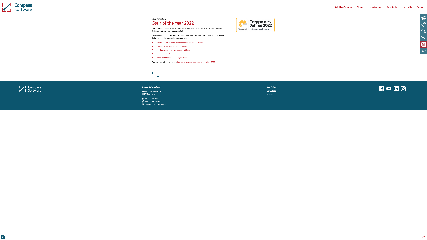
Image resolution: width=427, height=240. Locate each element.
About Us (408, 7)
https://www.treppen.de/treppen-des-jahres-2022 (196, 62)
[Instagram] (404, 89)
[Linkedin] (397, 89)
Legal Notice (271, 91)
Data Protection (273, 87)
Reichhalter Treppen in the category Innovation (172, 46)
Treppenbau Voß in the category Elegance (170, 54)
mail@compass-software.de (155, 104)
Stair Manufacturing (343, 7)
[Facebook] (382, 89)
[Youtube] (390, 89)
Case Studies (392, 7)
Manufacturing (375, 7)
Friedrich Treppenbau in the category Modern (171, 57)
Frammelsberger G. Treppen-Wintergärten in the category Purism (179, 42)
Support (420, 7)
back (156, 74)
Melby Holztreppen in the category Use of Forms (173, 50)
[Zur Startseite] (17, 7)
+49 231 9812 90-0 (152, 98)
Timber (360, 7)
